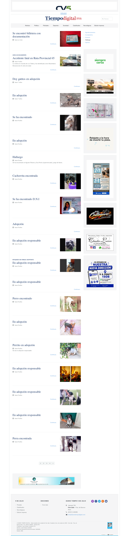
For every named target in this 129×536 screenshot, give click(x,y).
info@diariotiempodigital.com (76, 514)
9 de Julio (64, 13)
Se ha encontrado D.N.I (26, 199)
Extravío (87, 37)
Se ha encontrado (22, 117)
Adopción (18, 224)
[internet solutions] (107, 534)
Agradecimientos (90, 32)
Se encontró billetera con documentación (27, 34)
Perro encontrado (22, 298)
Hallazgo (18, 157)
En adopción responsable (27, 240)
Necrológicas (21, 510)
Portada (19, 505)
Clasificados (20, 507)
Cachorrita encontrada (25, 175)
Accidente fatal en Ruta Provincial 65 (33, 58)
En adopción (20, 95)
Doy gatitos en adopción (26, 79)
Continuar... (53, 44)
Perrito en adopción (24, 345)
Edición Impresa (22, 512)
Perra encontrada (22, 438)
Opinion (87, 42)
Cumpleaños (89, 35)
